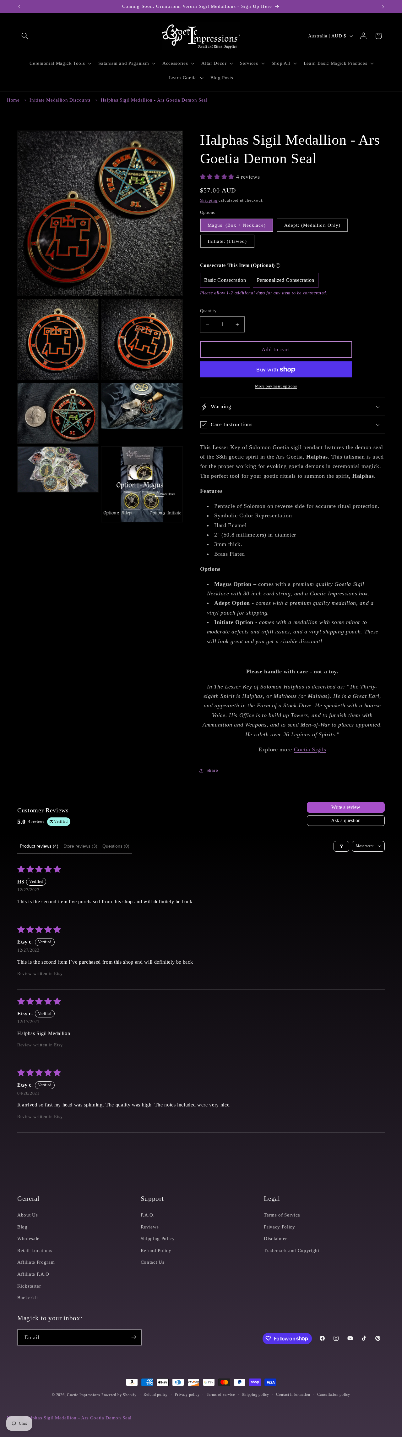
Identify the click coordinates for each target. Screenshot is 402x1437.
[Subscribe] (133, 1337)
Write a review (345, 807)
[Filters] (341, 846)
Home (13, 100)
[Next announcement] (383, 6)
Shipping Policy (158, 1238)
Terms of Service (282, 1214)
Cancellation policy (333, 1394)
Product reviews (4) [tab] (39, 846)
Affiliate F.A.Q (33, 1273)
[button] (24, 35)
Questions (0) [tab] (115, 846)
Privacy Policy (279, 1226)
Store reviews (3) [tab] (80, 846)
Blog (22, 1226)
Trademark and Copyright (291, 1250)
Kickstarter (29, 1285)
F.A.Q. (148, 1214)
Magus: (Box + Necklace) (237, 225)
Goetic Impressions (83, 1395)
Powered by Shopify (119, 1395)
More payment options (276, 386)
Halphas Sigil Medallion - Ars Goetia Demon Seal (154, 100)
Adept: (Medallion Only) (312, 225)
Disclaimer (275, 1238)
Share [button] (212, 770)
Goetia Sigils (310, 749)
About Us (27, 1214)
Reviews (150, 1226)
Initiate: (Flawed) (227, 241)
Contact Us (153, 1262)
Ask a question (346, 820)
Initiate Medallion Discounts (60, 100)
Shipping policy (255, 1394)
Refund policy (156, 1394)
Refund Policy (156, 1250)
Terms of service (221, 1394)
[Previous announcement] (19, 6)
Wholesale (28, 1238)
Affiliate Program (36, 1262)
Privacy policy (187, 1394)
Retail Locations (34, 1250)
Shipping (209, 200)
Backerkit (27, 1297)
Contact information (293, 1394)
